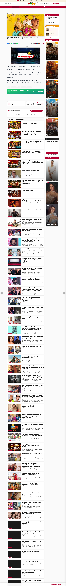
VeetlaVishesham (13, 87)
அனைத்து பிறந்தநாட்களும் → (52, 37)
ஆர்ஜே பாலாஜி (23, 87)
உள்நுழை (56, 3)
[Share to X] (9, 43)
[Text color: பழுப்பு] (38, 43)
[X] (42, 3)
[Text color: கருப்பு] (36, 43)
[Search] (52, 3)
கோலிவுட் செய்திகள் (13, 13)
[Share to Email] (15, 43)
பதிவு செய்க (52, 152)
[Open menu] (60, 3)
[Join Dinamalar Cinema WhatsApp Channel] (48, 3)
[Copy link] (19, 43)
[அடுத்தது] (64, 293)
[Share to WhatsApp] (11, 43)
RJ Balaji (9, 87)
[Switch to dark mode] (50, 3)
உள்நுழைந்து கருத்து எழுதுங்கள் (37, 110)
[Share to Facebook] (8, 43)
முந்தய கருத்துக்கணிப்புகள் (52, 154)
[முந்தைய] (2, 293)
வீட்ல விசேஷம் (29, 87)
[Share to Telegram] (13, 43)
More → (57, 15)
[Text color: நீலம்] (37, 43)
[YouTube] (44, 3)
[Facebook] (41, 3)
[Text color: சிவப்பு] (39, 43)
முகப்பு (8, 13)
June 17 (19, 87)
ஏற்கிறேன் (58, 584)
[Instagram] (46, 3)
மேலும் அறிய (53, 584)
